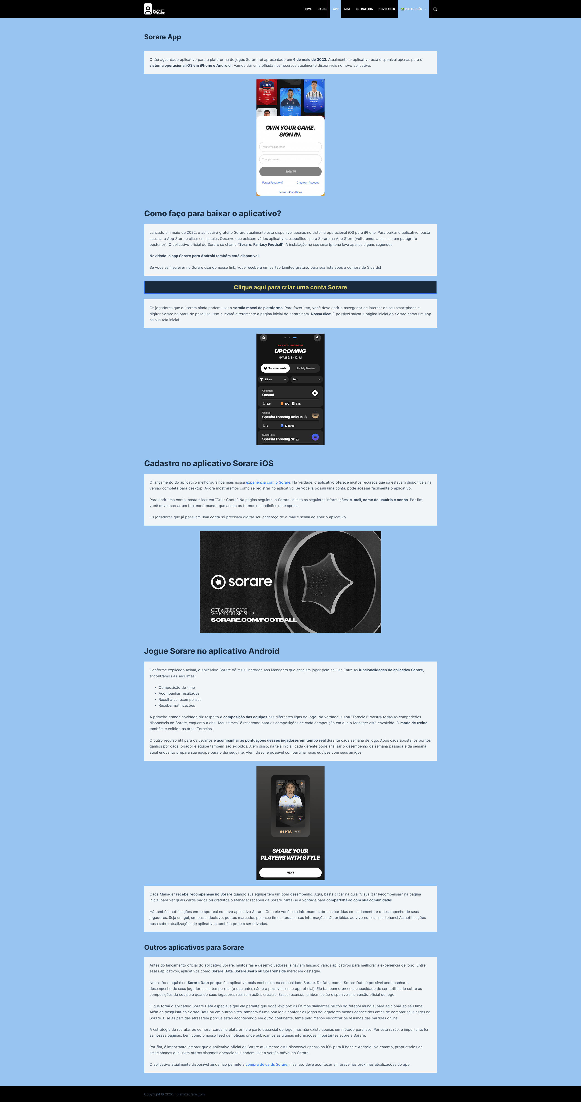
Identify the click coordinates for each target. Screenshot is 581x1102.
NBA (347, 9)
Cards (322, 9)
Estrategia (364, 9)
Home (308, 9)
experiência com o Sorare (268, 482)
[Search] (435, 9)
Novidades (387, 9)
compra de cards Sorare (266, 1064)
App (336, 9)
